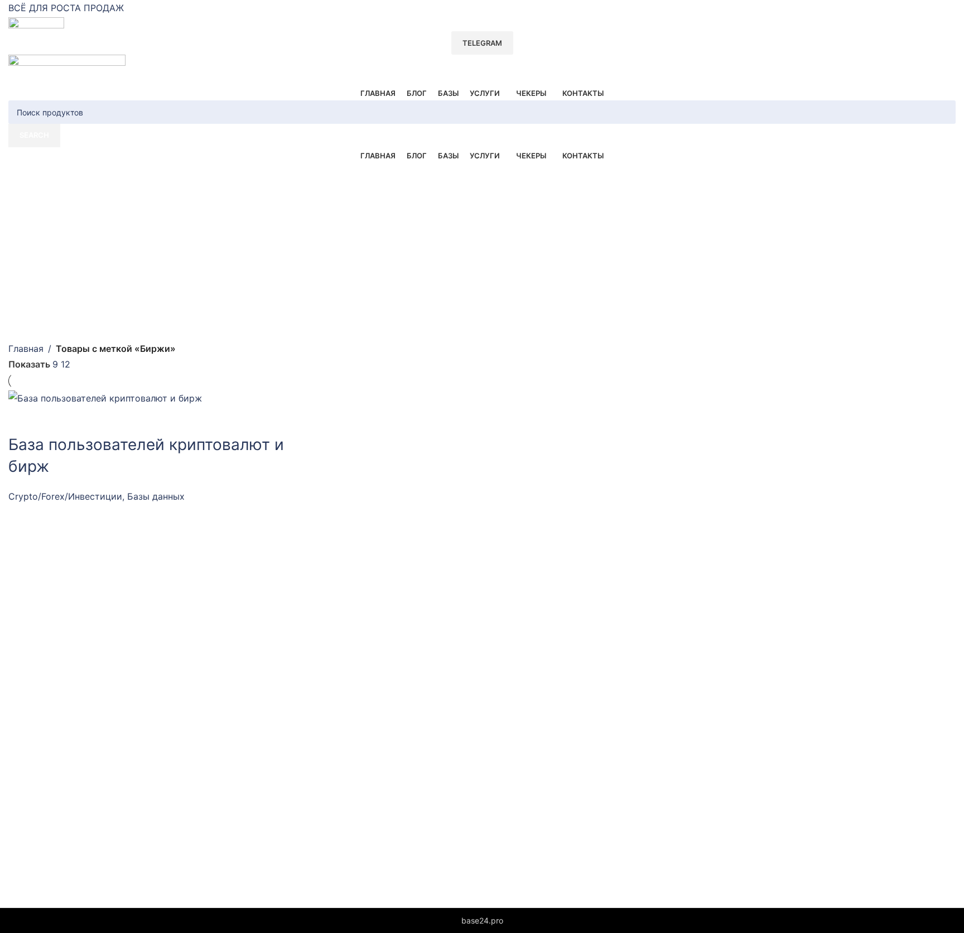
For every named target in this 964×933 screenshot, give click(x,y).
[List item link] (268, 667)
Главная (26, 348)
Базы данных (156, 496)
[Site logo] (36, 23)
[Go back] (22, 177)
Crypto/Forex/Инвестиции (65, 496)
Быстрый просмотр (22, 420)
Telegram (482, 42)
